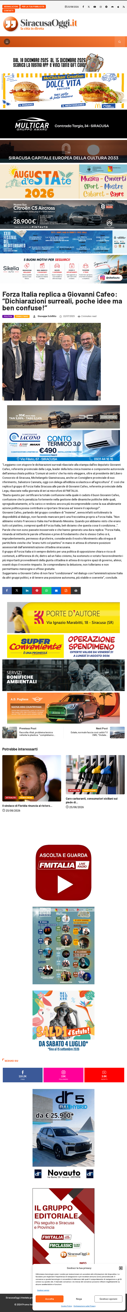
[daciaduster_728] (63, 416)
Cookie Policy (66, 1306)
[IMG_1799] (63, 646)
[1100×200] (63, 151)
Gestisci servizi (43, 1290)
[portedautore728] (63, 617)
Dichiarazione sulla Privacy (84, 1306)
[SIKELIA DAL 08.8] (63, 269)
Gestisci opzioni (108, 1299)
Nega (79, 1299)
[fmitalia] (63, 241)
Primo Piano (22, 316)
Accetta (49, 1299)
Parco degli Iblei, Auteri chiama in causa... (92, 838)
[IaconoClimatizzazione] (63, 445)
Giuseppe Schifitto (47, 316)
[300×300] (63, 1021)
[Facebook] (83, 7)
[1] (63, 1234)
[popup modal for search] (120, 41)
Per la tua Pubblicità (33, 7)
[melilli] (63, 945)
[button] (120, 1268)
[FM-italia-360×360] (63, 872)
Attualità (11, 791)
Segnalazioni (11, 7)
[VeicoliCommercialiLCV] (63, 123)
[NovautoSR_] (63, 1135)
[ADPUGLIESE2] (63, 708)
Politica (8, 316)
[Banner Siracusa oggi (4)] (63, 214)
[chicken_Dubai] (63, 90)
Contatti (8, 11)
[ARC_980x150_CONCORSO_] (63, 61)
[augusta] (63, 181)
